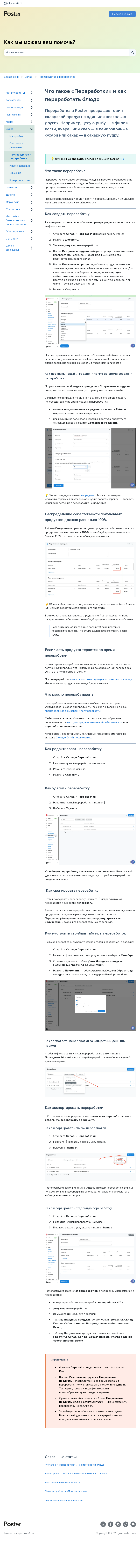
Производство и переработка (57, 77)
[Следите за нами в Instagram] (103, 1524)
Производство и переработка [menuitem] (20, 156)
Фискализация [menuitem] (14, 107)
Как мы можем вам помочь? (39, 42)
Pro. (122, 159)
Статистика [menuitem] (13, 209)
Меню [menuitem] (9, 122)
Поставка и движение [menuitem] (16, 145)
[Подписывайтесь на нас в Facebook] (110, 1524)
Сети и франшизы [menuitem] (12, 247)
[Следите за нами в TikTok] (125, 1524)
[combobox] (66, 52)
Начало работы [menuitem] (15, 92)
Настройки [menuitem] (16, 136)
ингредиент (88, 495)
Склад (28, 77)
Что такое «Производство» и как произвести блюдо (74, 1464)
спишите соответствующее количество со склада (101, 679)
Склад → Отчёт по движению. (74, 737)
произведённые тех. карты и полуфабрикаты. (73, 711)
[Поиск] (132, 52)
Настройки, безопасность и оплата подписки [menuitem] (16, 220)
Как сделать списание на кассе (63, 1482)
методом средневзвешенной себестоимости (94, 722)
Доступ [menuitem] (10, 194)
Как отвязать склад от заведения (64, 1500)
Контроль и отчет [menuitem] (20, 180)
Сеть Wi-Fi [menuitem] (12, 238)
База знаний (11, 77)
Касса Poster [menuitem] (13, 100)
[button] (31, 92)
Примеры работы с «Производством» (66, 1491)
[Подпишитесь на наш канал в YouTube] (133, 1524)
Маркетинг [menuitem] (12, 202)
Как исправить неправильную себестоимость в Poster (76, 1473)
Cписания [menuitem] (15, 173)
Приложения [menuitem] (13, 114)
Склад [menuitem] (10, 129)
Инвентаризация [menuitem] (20, 165)
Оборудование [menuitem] (15, 231)
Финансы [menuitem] (11, 187)
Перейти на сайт (122, 14)
